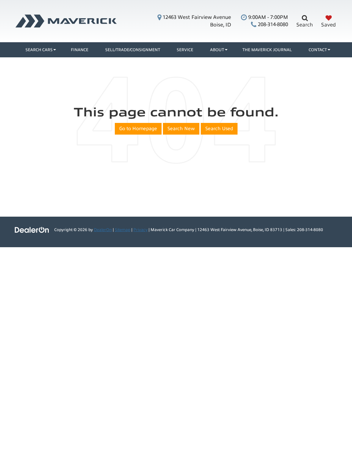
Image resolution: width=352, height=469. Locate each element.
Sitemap (122, 229)
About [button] (217, 49)
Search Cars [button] (39, 49)
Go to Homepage (138, 128)
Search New (181, 128)
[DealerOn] (32, 229)
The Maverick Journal (267, 49)
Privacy (140, 229)
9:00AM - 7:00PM (267, 17)
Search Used (219, 128)
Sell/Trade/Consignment (132, 49)
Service (185, 49)
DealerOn (103, 229)
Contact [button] (318, 49)
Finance (79, 49)
